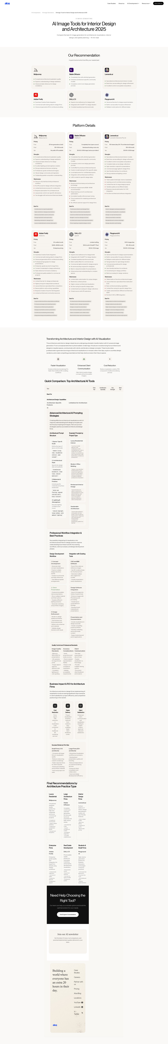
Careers (77, 977)
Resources (145, 3)
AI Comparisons (35, 12)
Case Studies (111, 3)
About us (121, 3)
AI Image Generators (48, 12)
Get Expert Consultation (68, 914)
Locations (77, 998)
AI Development (132, 3)
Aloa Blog (77, 993)
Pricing (76, 989)
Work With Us (158, 3)
